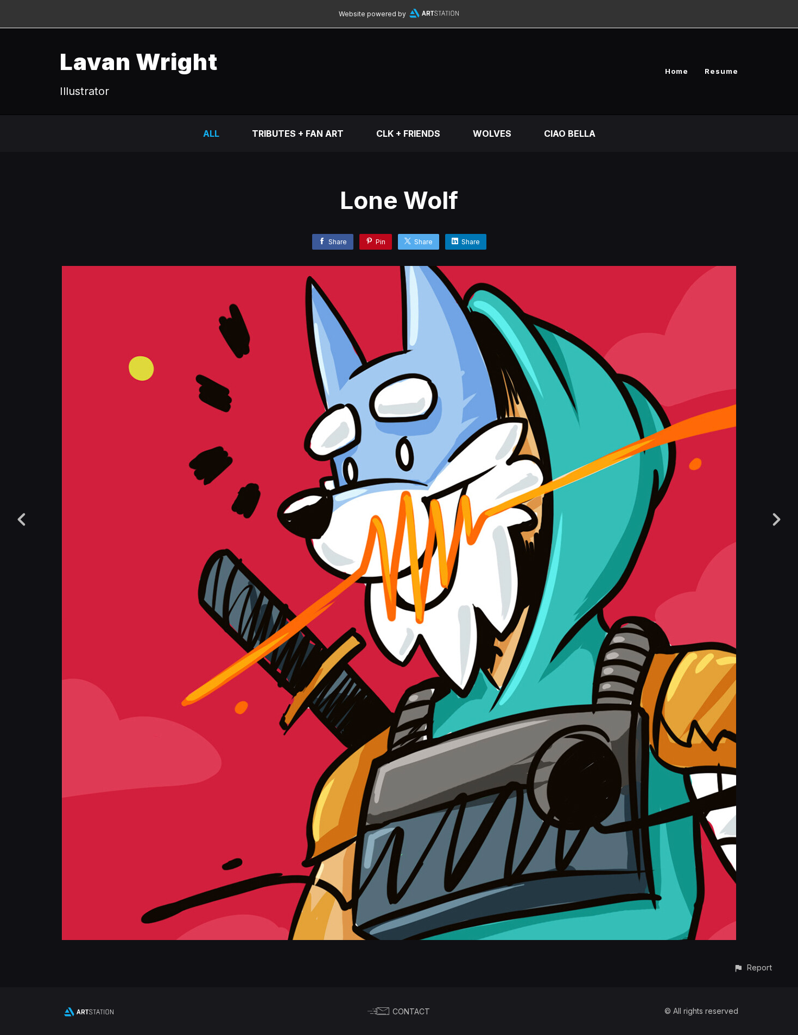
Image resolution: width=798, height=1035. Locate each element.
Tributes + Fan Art (298, 133)
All (211, 133)
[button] (752, 967)
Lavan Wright (139, 61)
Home (676, 71)
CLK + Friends (408, 133)
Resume (721, 71)
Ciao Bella (570, 133)
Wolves (492, 133)
